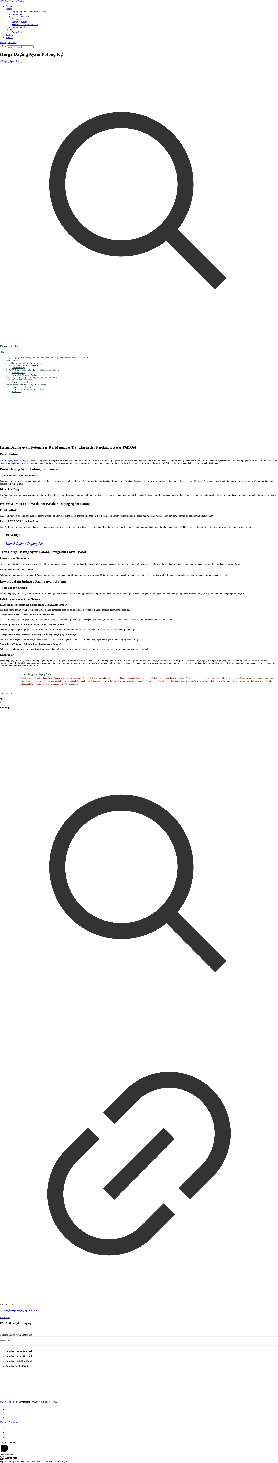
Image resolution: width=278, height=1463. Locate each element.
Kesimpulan (16, 391)
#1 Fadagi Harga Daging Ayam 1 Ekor (19, 1310)
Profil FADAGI (18, 372)
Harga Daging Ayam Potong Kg (15, 460)
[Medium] (15, 694)
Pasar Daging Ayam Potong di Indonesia (24, 363)
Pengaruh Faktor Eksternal (23, 382)
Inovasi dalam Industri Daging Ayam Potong (26, 384)
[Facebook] (7, 694)
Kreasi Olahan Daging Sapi (25, 544)
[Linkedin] (11, 694)
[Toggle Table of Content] (2, 352)
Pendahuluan (12, 360)
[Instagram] (3, 694)
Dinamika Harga (18, 368)
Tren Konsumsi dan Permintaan (25, 365)
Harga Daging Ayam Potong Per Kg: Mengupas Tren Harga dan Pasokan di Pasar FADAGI (47, 357)
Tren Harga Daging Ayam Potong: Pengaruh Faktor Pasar (31, 377)
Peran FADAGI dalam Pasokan (24, 375)
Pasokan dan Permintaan (22, 380)
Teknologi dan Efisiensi (21, 387)
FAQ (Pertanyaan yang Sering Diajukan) (31, 389)
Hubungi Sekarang (8, 42)
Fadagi (23, 678)
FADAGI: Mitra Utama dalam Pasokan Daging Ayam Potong (33, 370)
